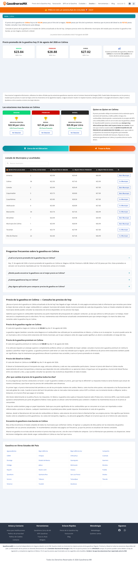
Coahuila (105, 456)
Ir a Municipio (123, 181)
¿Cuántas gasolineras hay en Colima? (23, 280)
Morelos (105, 465)
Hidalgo (9, 465)
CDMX (9, 456)
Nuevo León (43, 470)
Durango (9, 460)
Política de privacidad (16, 534)
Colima (8, 181)
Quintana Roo (43, 474)
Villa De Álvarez (11, 236)
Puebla (104, 470)
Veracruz (9, 484)
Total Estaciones (39, 170)
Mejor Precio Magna (60, 170)
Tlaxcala (104, 479)
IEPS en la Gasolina (70, 3)
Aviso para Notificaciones (16, 530)
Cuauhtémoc (11, 199)
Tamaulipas (74, 479)
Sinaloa (104, 474)
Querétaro (10, 474)
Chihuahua (74, 456)
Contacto (16, 540)
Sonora (9, 479)
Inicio (6, 16)
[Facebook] (129, 3)
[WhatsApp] (133, 3)
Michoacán (74, 465)
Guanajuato (74, 460)
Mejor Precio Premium (83, 170)
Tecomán (9, 230)
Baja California (43, 451)
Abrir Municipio (124, 175)
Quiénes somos (95, 534)
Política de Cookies (16, 537)
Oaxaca (73, 470)
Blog (113, 3)
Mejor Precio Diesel (105, 170)
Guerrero (105, 460)
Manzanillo (10, 212)
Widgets (42, 540)
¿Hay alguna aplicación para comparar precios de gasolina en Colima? (36, 286)
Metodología (95, 530)
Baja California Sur (76, 451)
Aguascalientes (11, 451)
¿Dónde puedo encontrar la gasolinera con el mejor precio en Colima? (36, 273)
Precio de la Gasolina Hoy (41, 3)
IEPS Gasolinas (42, 534)
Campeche (105, 451)
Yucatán (41, 484)
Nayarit (9, 470)
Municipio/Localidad (17, 170)
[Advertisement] (69, 76)
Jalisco (41, 465)
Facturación (57, 3)
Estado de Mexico (44, 460)
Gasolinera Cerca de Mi (42, 530)
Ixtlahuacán (10, 206)
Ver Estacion (16, 133)
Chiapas (41, 456)
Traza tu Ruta (42, 537)
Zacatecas (74, 484)
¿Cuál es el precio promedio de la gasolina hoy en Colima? (31, 258)
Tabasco (41, 479)
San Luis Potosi (75, 474)
